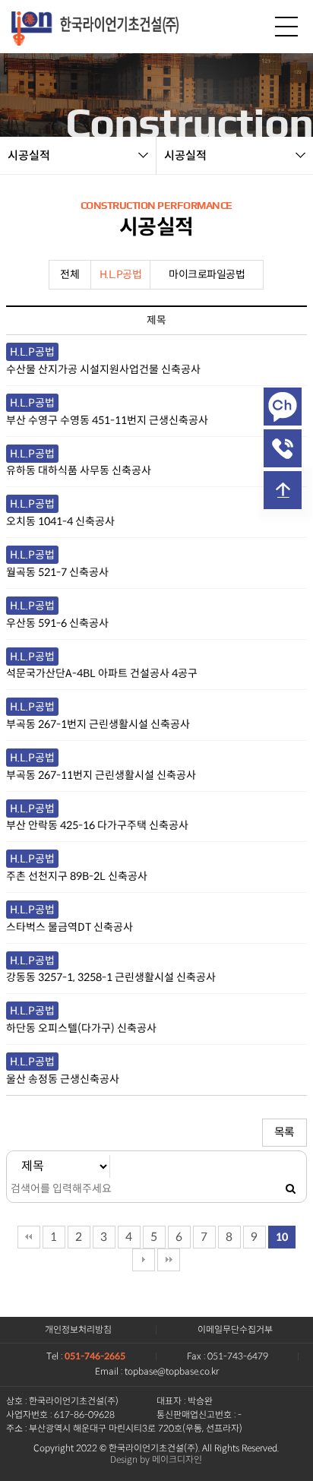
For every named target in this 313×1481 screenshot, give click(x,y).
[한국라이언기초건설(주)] (95, 27)
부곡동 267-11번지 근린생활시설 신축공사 (101, 775)
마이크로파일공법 (207, 274)
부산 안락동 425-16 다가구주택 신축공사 (97, 825)
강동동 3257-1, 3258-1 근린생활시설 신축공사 (111, 977)
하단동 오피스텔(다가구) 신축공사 (81, 1028)
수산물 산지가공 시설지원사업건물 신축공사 (103, 369)
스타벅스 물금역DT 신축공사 (69, 927)
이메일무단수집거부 (235, 1329)
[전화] (283, 448)
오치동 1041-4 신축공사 (60, 521)
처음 (28, 1237)
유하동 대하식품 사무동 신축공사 (78, 470)
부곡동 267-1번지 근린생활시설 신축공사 (98, 724)
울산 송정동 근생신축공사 (62, 1079)
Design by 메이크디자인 (156, 1459)
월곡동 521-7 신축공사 (57, 572)
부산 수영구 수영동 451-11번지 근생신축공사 (107, 420)
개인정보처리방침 (78, 1329)
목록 (284, 1132)
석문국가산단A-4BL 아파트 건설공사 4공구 (102, 673)
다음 (143, 1259)
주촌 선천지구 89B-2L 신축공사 (76, 876)
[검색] (291, 1189)
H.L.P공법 (121, 274)
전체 (69, 274)
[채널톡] (283, 407)
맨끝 (168, 1259)
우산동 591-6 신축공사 (57, 623)
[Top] (283, 490)
